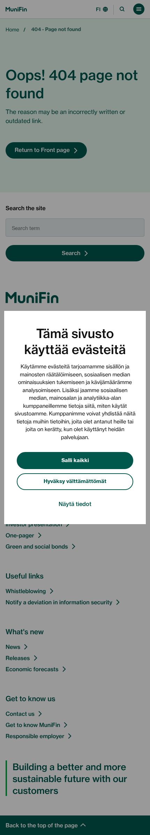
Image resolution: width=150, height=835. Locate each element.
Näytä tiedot (75, 503)
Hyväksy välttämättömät (75, 480)
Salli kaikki (75, 460)
